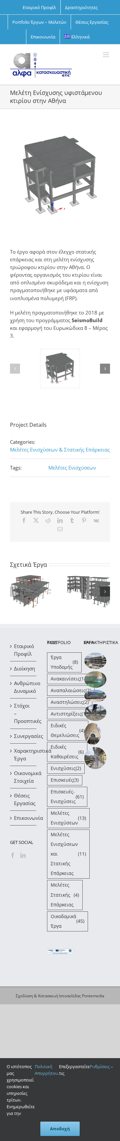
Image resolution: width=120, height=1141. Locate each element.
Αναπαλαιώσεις (71, 690)
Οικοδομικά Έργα (67, 921)
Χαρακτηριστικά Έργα (23, 754)
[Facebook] (12, 855)
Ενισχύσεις (66, 768)
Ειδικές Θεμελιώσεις (68, 730)
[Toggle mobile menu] (106, 54)
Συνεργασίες (23, 736)
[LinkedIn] (23, 855)
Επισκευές (65, 780)
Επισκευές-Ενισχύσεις (67, 796)
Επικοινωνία (23, 817)
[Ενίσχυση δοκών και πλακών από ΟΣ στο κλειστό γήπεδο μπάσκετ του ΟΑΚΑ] (95, 679)
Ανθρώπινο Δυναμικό (23, 687)
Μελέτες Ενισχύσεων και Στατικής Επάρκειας (68, 854)
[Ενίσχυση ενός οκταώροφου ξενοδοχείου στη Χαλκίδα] (95, 696)
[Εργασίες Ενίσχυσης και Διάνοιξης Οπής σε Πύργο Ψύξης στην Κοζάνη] (92, 734)
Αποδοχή (60, 1129)
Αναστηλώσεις (70, 702)
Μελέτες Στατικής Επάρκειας (65, 894)
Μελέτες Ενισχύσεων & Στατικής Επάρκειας (60, 449)
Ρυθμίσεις (100, 1066)
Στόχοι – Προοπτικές (23, 713)
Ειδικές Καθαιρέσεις (67, 752)
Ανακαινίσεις (69, 679)
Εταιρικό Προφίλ (23, 650)
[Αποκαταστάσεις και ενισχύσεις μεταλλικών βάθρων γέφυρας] (95, 712)
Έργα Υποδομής (64, 662)
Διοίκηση (23, 668)
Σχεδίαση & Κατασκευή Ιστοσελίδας (48, 996)
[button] (15, 369)
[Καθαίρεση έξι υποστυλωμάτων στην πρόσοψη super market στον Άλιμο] (95, 758)
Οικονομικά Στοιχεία (23, 777)
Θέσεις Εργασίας (23, 799)
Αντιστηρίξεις (69, 714)
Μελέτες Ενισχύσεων (72, 467)
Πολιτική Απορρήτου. (47, 1069)
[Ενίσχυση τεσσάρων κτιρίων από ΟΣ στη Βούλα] (95, 661)
